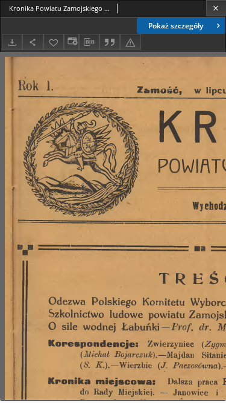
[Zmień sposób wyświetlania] (71, 42)
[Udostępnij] (32, 42)
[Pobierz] (12, 42)
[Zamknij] (216, 8)
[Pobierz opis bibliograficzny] (89, 42)
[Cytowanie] (109, 42)
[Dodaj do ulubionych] (53, 42)
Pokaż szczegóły (175, 26)
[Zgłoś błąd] (130, 42)
